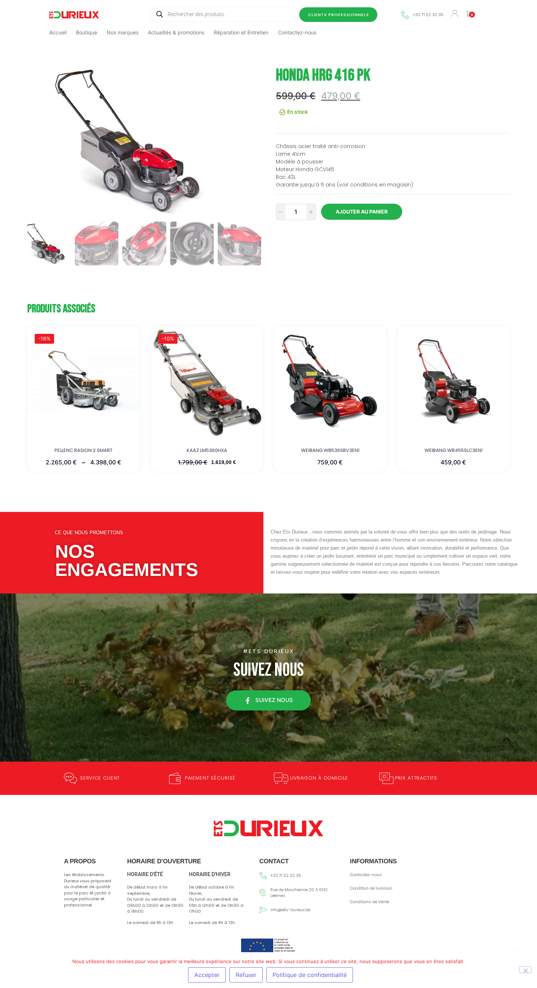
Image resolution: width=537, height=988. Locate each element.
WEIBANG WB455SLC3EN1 (453, 450)
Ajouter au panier (362, 211)
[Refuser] (525, 969)
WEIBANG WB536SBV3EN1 (330, 450)
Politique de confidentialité (310, 974)
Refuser (246, 974)
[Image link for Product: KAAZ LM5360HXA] (207, 381)
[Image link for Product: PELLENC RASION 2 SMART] (83, 381)
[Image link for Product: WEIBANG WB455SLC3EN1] (453, 381)
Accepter (207, 974)
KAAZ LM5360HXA (207, 450)
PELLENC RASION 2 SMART (83, 450)
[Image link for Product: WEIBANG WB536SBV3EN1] (330, 381)
